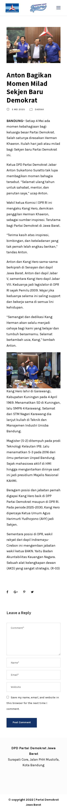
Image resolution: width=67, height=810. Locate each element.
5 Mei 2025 (18, 109)
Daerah (39, 109)
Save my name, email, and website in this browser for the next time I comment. (33, 703)
